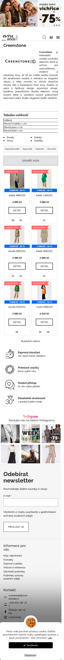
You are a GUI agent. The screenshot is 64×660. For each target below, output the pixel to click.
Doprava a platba (12, 563)
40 (20, 220)
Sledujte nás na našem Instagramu (32, 420)
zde (50, 637)
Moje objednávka (12, 555)
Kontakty (8, 559)
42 (44, 220)
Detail (17, 210)
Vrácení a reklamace (14, 567)
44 (20, 276)
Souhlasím (32, 645)
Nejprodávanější (12, 149)
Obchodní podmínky (14, 571)
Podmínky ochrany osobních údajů (13, 577)
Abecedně (51, 149)
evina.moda (15, 617)
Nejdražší (39, 149)
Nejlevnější (27, 149)
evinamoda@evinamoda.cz (18, 597)
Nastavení (30, 655)
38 (12, 220)
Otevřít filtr (30, 160)
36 (40, 331)
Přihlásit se (16, 526)
